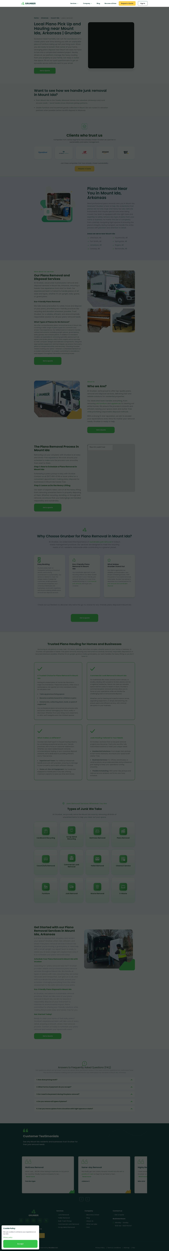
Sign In (142, 3)
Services (73, 3)
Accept (20, 1244)
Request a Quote (127, 3)
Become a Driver (110, 3)
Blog (98, 3)
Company (86, 3)
